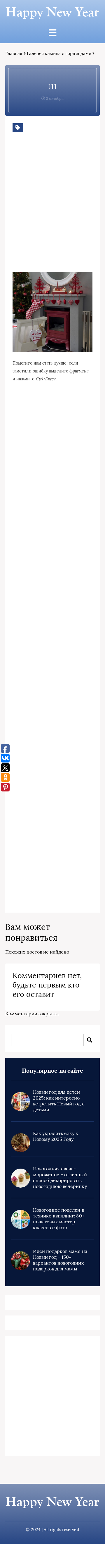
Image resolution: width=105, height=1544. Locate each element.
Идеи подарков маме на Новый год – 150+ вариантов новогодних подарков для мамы (60, 1260)
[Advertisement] (52, 211)
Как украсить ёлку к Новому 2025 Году (55, 1136)
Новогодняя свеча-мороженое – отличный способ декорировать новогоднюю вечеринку (60, 1177)
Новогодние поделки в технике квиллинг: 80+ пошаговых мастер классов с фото (58, 1218)
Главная (13, 53)
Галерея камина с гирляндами (59, 53)
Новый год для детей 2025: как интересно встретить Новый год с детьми (59, 1100)
